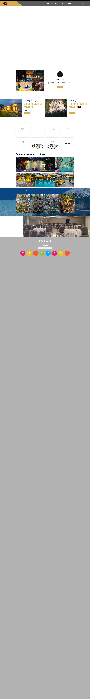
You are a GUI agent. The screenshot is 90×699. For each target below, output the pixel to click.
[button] (7, 26)
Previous (2, 91)
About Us (64, 3)
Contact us (85, 3)
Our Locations (54, 3)
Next (87, 91)
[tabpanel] (22, 186)
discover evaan (45, 30)
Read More (27, 96)
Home (48, 3)
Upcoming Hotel (71, 3)
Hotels (78, 3)
